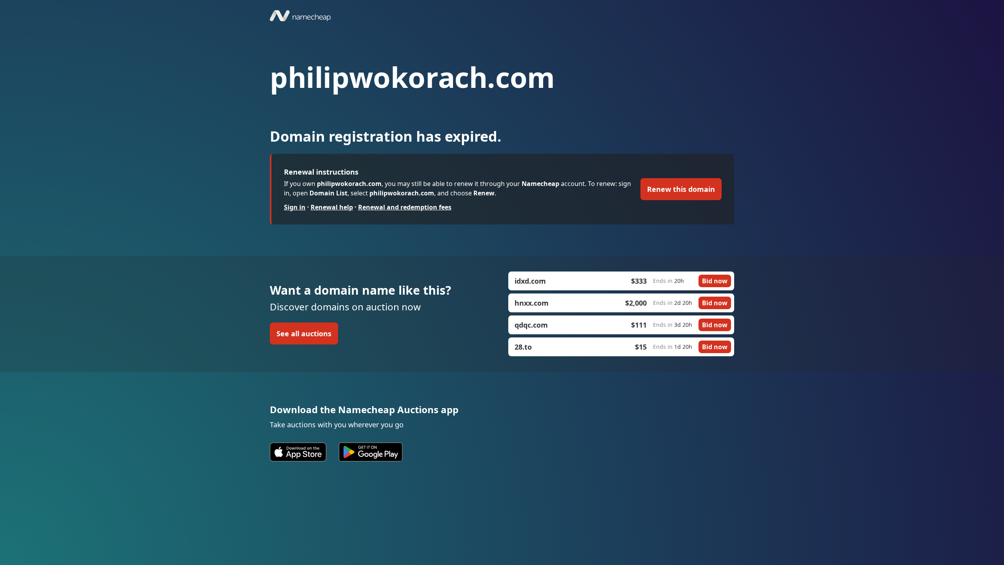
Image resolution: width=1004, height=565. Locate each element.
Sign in (295, 207)
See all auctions (303, 333)
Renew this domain (681, 189)
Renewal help (332, 207)
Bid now (715, 281)
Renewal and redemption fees (404, 207)
